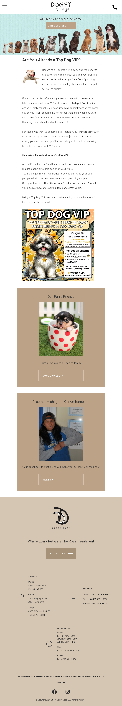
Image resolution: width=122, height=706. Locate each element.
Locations (57, 553)
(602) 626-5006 (100, 594)
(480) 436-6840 (99, 603)
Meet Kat (49, 479)
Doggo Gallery (53, 376)
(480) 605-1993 (98, 599)
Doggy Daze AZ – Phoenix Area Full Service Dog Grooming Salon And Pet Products (61, 676)
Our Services (57, 26)
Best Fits (61, 683)
